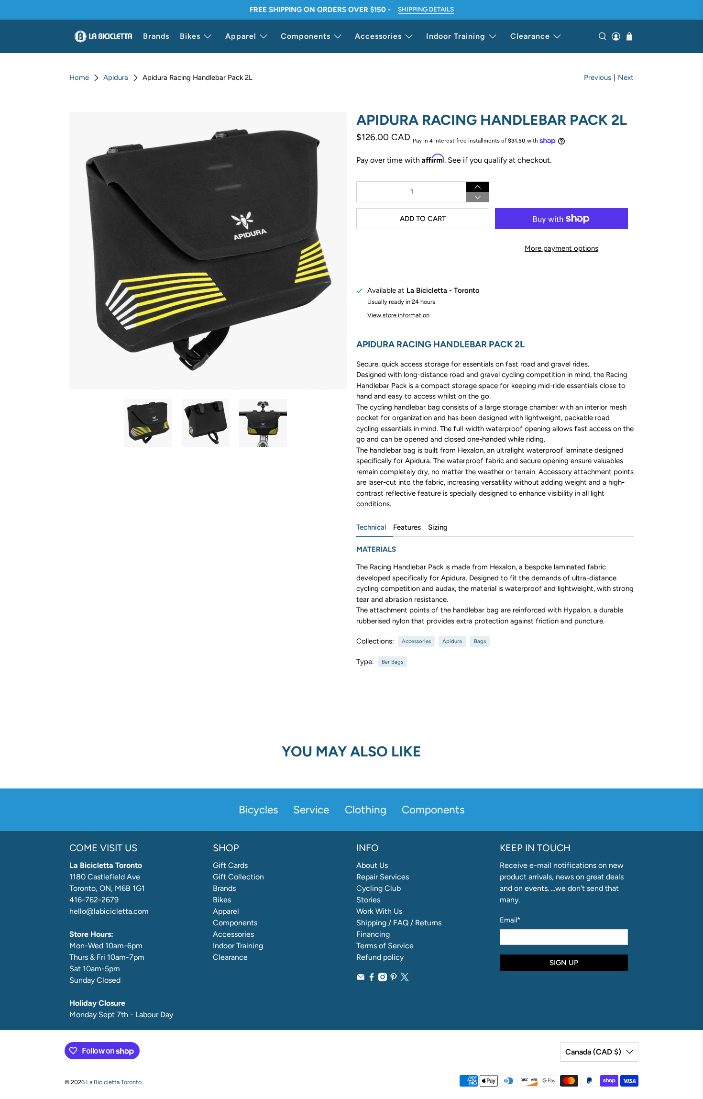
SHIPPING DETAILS (426, 9)
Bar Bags (392, 661)
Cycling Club (378, 888)
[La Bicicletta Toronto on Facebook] (371, 978)
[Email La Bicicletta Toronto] (360, 978)
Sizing (438, 527)
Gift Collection (238, 876)
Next (626, 77)
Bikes (190, 36)
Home (79, 77)
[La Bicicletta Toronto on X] (404, 978)
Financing (373, 934)
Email (510, 920)
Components (305, 36)
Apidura (115, 77)
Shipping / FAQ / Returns (398, 922)
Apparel (240, 36)
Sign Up (563, 962)
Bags (480, 641)
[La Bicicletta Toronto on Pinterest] (393, 978)
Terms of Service (385, 945)
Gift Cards (230, 865)
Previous (597, 77)
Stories (368, 899)
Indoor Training (455, 36)
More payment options (561, 248)
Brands (156, 36)
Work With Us (379, 911)
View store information (398, 315)
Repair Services (382, 876)
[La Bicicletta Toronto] (103, 36)
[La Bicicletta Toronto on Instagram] (382, 978)
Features (407, 527)
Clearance (530, 36)
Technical (371, 527)
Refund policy (380, 957)
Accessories (378, 36)
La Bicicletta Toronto (114, 1082)
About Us (372, 865)
